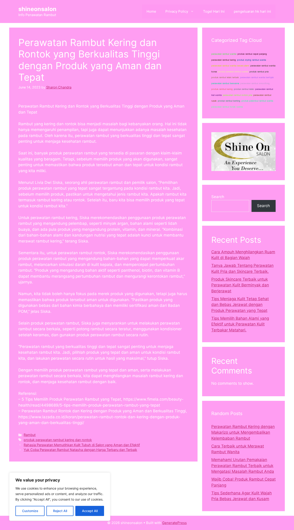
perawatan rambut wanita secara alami (230, 65)
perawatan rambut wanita (223, 54)
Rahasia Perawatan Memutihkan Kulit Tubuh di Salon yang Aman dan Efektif (82, 445)
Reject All (60, 511)
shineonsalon (37, 9)
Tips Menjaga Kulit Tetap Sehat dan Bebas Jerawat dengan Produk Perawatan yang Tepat (240, 304)
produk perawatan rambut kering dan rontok (58, 440)
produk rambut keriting (229, 101)
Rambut (30, 435)
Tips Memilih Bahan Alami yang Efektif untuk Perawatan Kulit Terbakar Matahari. (240, 324)
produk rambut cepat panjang (252, 54)
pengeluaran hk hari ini (252, 11)
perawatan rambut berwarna (225, 83)
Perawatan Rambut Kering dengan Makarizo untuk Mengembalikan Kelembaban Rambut (243, 432)
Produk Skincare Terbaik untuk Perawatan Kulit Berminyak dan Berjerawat (240, 285)
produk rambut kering (222, 89)
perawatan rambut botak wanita (227, 106)
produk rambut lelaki (244, 89)
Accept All (90, 511)
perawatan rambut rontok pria (237, 95)
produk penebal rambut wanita (233, 71)
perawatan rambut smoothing (255, 83)
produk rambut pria (259, 71)
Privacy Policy (176, 11)
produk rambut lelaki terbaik (225, 77)
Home (151, 11)
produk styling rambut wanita (251, 60)
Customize (30, 511)
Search (217, 196)
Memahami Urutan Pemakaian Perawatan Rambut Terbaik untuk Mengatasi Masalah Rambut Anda (242, 465)
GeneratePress (174, 523)
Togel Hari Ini (214, 11)
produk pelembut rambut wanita (257, 101)
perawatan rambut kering (223, 60)
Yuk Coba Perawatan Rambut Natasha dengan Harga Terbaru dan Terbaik (80, 450)
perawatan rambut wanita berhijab (257, 77)
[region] (59, 497)
